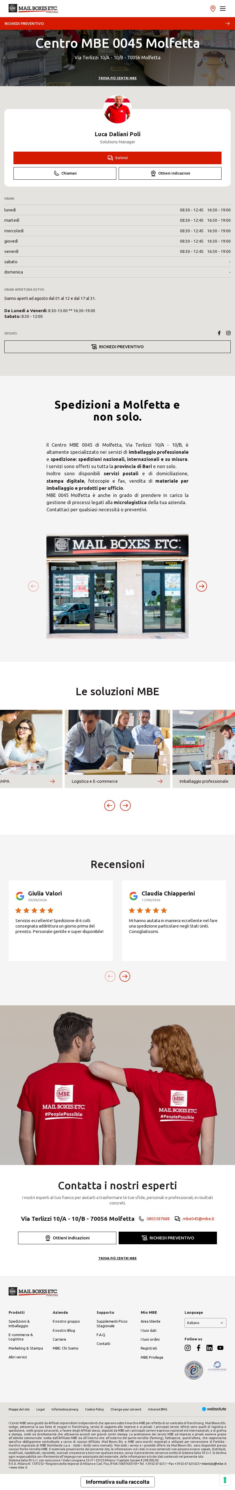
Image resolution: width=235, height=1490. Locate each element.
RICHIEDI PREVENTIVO (24, 23)
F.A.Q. (101, 1335)
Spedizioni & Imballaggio (19, 1323)
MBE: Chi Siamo (66, 1348)
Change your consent (126, 1409)
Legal (40, 1409)
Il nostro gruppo (66, 1321)
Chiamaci (69, 173)
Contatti (103, 1344)
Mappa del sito (19, 1409)
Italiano (193, 1323)
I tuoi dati (148, 1330)
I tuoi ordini (150, 1339)
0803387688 (158, 1218)
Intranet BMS (157, 1409)
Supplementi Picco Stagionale (112, 1323)
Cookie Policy (94, 1409)
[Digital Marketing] (214, 1409)
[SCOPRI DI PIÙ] (52, 781)
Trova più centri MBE (117, 78)
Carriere (59, 1339)
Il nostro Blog (64, 1330)
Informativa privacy (65, 1409)
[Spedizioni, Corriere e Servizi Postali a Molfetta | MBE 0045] (33, 8)
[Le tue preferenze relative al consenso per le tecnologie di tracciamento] (225, 1480)
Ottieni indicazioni (174, 173)
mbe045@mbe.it (198, 1218)
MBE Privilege (152, 1357)
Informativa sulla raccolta (117, 1482)
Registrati (149, 1348)
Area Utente (150, 1321)
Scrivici (121, 158)
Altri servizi (18, 1357)
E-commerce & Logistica (21, 1337)
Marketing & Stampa (26, 1348)
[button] (222, 8)
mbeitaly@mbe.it (214, 1463)
